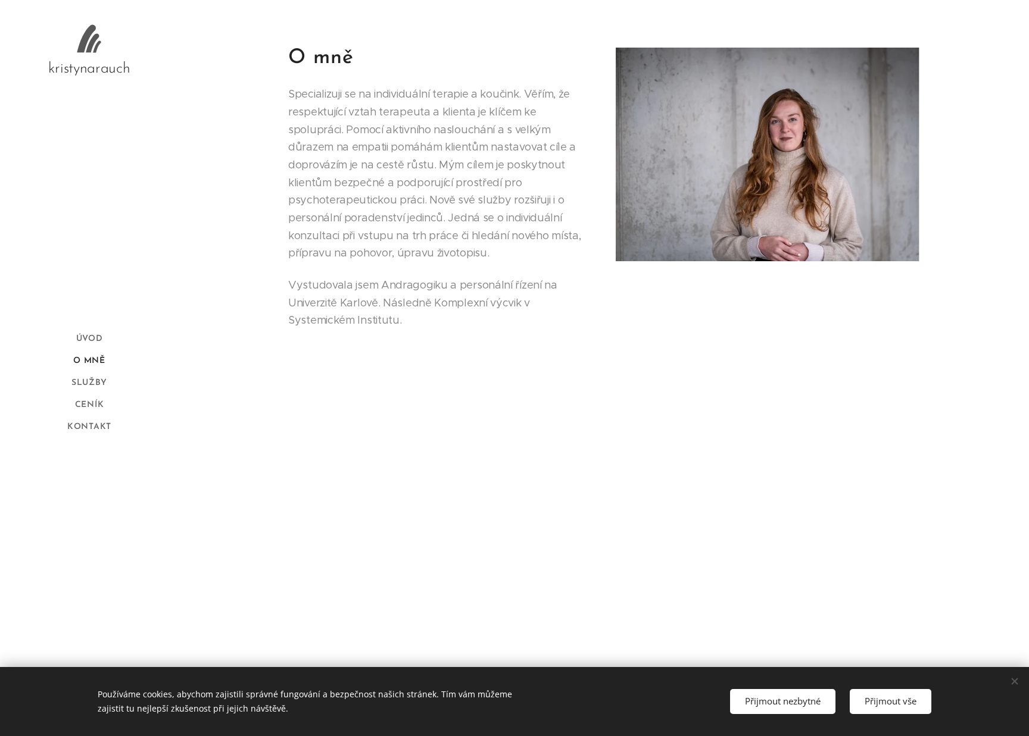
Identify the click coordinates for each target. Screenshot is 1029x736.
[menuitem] (89, 339)
